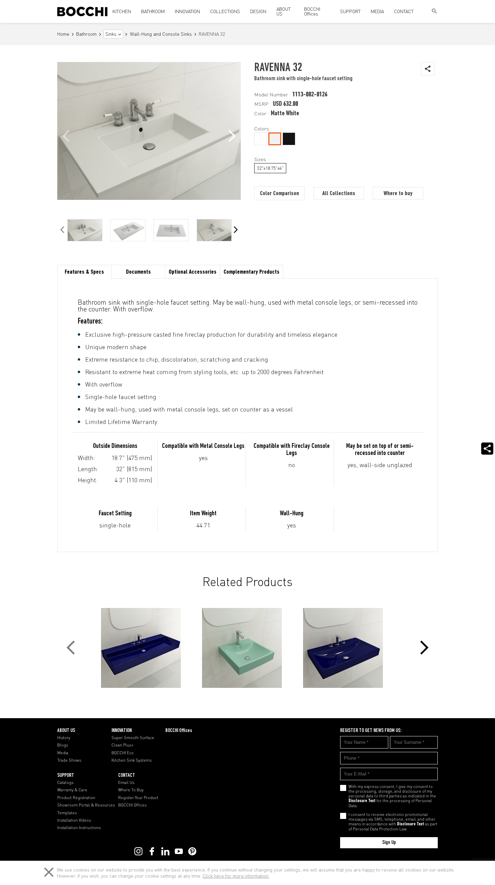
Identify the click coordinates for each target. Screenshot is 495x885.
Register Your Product (138, 797)
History (63, 737)
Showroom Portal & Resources (86, 805)
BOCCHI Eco (122, 753)
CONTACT (404, 11)
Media (62, 753)
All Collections (338, 194)
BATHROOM (153, 11)
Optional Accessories (193, 272)
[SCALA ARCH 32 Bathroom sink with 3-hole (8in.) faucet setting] (348, 648)
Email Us (126, 782)
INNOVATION (187, 11)
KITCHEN (121, 11)
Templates (67, 813)
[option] (84, 230)
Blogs (62, 745)
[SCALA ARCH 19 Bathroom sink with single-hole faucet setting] (247, 648)
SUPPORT (350, 11)
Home (63, 34)
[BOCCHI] (82, 11)
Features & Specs (84, 272)
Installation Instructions (79, 827)
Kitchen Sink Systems (131, 760)
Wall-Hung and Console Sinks (161, 34)
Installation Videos (74, 820)
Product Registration (76, 797)
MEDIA (377, 11)
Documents (138, 272)
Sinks (111, 34)
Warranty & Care (72, 790)
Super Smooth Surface (132, 737)
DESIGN (258, 11)
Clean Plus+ (122, 745)
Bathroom (86, 34)
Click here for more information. (236, 876)
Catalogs (65, 782)
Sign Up (389, 842)
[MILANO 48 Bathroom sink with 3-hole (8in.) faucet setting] (146, 648)
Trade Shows (69, 760)
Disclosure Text (362, 801)
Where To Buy (130, 790)
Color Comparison (279, 194)
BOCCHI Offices (312, 11)
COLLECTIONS (225, 11)
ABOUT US (283, 11)
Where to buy (398, 194)
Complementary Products (251, 272)
